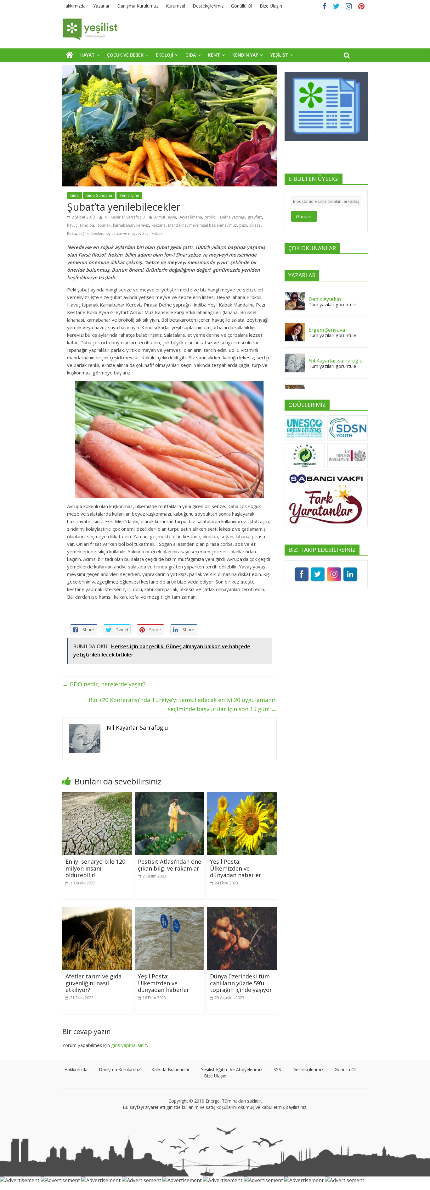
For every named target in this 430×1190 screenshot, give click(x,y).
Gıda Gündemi (99, 195)
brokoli (211, 217)
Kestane (158, 225)
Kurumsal (175, 6)
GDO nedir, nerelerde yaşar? (104, 684)
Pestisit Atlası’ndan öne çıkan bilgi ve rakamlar (169, 865)
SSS (277, 1069)
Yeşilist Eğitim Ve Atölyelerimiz (231, 1069)
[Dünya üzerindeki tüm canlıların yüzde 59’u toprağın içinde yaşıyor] (241, 910)
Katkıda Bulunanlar (170, 1069)
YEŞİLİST (279, 55)
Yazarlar (101, 6)
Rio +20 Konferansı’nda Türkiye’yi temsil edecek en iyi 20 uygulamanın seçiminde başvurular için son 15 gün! (183, 704)
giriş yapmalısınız (129, 1045)
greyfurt (255, 217)
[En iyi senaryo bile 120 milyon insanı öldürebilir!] (97, 796)
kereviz (142, 225)
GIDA (190, 55)
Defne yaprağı (232, 217)
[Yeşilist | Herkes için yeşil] (69, 54)
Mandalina (177, 225)
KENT (214, 55)
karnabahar (123, 225)
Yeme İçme (129, 195)
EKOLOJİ (164, 55)
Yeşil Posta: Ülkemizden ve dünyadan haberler (235, 868)
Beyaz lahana (190, 217)
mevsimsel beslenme (208, 225)
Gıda (74, 195)
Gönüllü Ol (241, 6)
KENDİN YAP (245, 55)
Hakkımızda (74, 6)
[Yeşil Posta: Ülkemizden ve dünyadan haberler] (241, 796)
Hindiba (87, 225)
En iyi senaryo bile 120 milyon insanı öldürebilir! (95, 868)
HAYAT (87, 55)
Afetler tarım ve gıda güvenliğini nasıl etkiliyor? (93, 983)
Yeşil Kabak (152, 233)
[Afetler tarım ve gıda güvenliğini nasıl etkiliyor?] (97, 910)
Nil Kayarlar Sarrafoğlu (125, 217)
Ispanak (103, 225)
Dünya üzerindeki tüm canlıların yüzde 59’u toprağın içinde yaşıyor (241, 983)
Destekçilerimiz (208, 6)
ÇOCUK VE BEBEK (125, 55)
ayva (172, 217)
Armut (159, 217)
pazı (243, 225)
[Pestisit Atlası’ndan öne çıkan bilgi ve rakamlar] (169, 796)
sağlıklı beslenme (93, 233)
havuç (72, 225)
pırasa (255, 225)
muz (233, 225)
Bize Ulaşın (271, 6)
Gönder (304, 216)
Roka (71, 233)
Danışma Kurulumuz (137, 6)
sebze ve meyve (125, 233)
